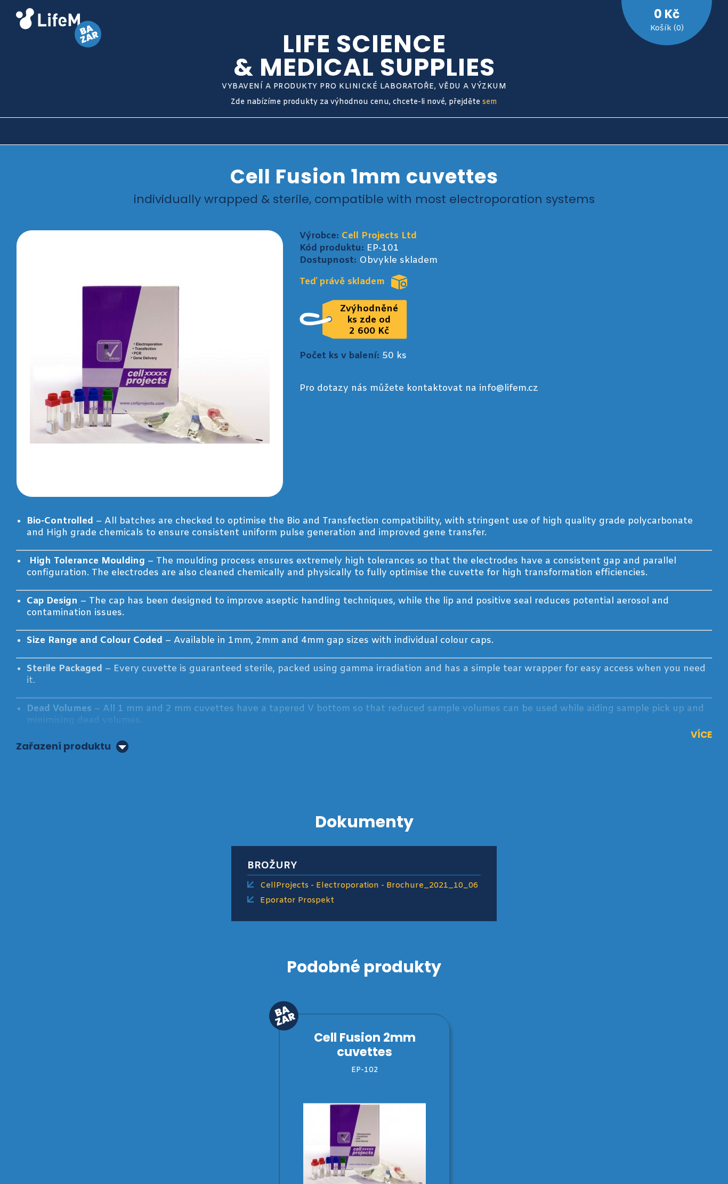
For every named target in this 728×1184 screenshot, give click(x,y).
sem (489, 102)
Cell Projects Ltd (379, 236)
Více (701, 734)
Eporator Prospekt (297, 900)
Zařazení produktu (63, 746)
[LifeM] (48, 20)
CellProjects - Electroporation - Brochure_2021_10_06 (369, 885)
